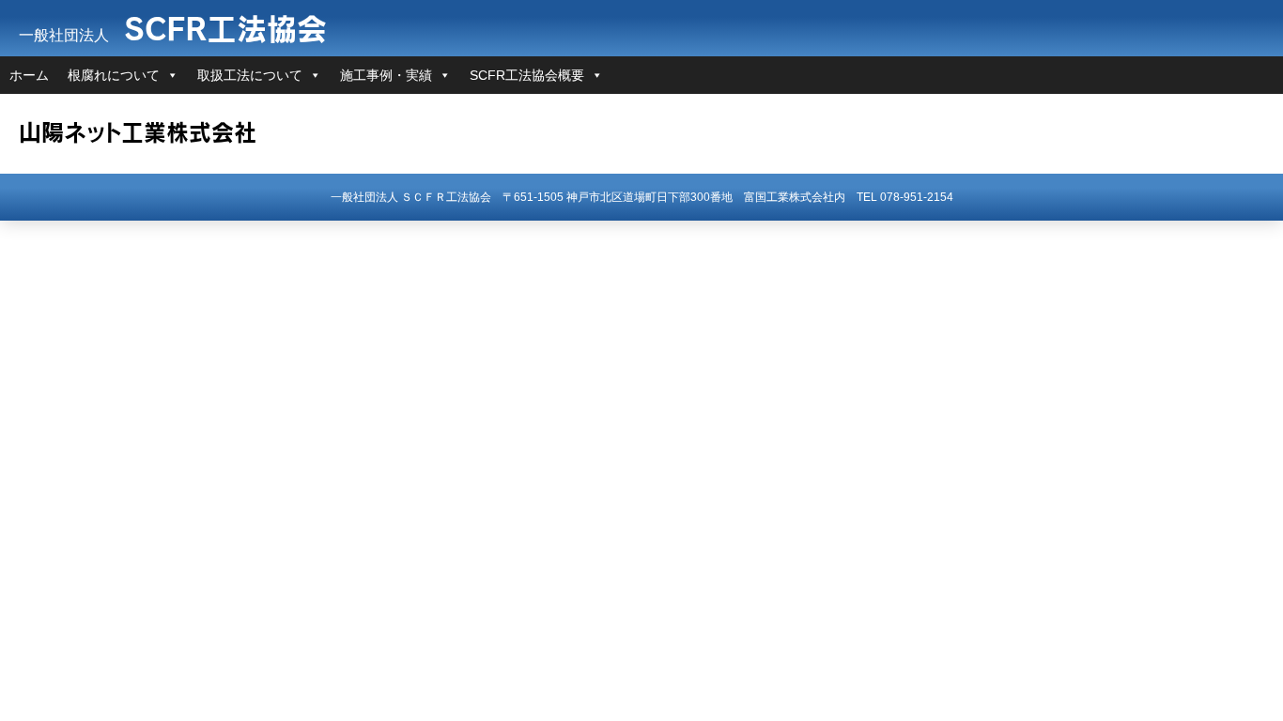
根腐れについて (114, 75)
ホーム (29, 75)
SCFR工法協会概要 (527, 75)
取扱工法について (249, 75)
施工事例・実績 (386, 75)
